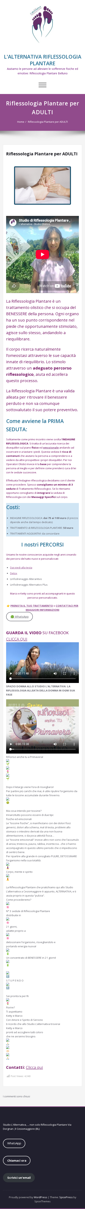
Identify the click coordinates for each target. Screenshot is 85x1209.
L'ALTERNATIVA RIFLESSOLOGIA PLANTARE (42, 60)
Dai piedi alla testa (21, 567)
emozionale (51, 447)
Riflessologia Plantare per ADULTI (48, 121)
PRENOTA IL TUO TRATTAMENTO (31, 605)
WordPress (40, 1197)
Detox (13, 573)
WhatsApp (14, 1143)
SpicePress (66, 1197)
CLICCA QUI (16, 639)
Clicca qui (34, 1067)
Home (20, 121)
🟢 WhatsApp (19, 616)
